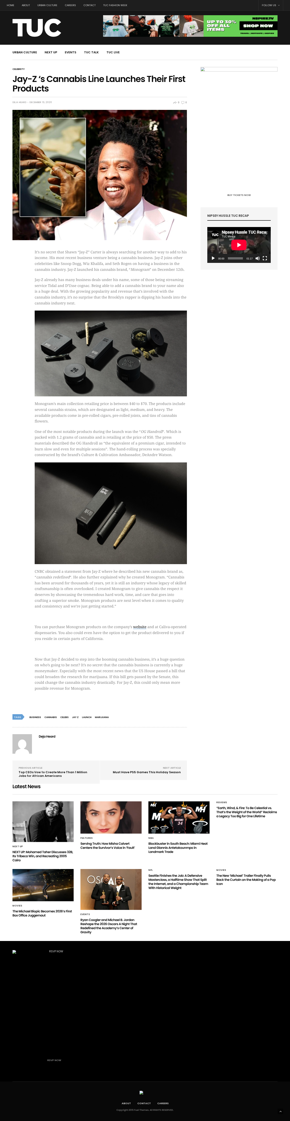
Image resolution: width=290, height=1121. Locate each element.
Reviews (221, 802)
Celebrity (18, 69)
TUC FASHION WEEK (115, 5)
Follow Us (269, 5)
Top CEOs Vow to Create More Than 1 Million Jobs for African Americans (53, 774)
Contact (89, 5)
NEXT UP (51, 52)
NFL (150, 870)
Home (10, 5)
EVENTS (70, 52)
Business (35, 717)
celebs (64, 717)
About (26, 5)
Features (86, 838)
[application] (239, 245)
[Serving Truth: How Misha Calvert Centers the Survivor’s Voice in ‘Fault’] (111, 817)
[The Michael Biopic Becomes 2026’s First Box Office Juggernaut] (43, 885)
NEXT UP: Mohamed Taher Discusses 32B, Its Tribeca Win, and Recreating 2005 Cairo (42, 856)
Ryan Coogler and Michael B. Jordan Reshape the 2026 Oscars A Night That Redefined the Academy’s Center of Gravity (108, 926)
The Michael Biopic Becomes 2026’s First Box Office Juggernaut (42, 913)
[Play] (213, 258)
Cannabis (50, 717)
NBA (151, 838)
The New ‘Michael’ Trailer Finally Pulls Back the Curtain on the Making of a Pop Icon (246, 879)
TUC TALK (91, 52)
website (140, 627)
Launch (87, 717)
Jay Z (75, 717)
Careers (70, 5)
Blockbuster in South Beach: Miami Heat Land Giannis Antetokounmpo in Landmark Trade (178, 847)
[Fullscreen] (265, 258)
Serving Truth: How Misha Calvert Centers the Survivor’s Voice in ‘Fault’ (107, 845)
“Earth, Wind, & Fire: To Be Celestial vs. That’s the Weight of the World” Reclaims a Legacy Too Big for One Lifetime (246, 812)
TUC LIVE (113, 52)
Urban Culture (47, 5)
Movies (17, 906)
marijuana (102, 717)
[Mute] (257, 258)
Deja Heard (19, 102)
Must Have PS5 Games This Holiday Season (147, 772)
